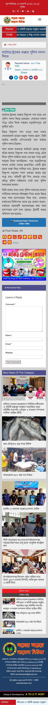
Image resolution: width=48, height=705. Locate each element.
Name (8, 335)
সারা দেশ (12, 44)
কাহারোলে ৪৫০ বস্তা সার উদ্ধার (17, 475)
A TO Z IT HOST (35, 694)
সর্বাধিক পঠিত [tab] (24, 595)
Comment (10, 304)
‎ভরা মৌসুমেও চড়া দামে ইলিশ (17, 444)
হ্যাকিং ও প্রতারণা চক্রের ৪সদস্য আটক (21, 509)
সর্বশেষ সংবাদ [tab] (24, 591)
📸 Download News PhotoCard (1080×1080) (24, 222)
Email (8, 344)
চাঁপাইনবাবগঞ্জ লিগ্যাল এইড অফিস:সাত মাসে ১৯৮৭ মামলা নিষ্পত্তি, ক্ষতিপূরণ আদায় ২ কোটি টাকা (23, 579)
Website (9, 352)
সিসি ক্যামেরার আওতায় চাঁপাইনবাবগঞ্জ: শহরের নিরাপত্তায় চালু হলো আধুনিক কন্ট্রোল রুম (23, 542)
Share (15, 242)
